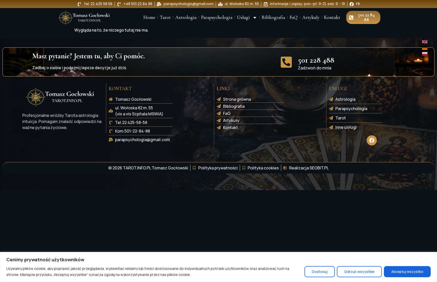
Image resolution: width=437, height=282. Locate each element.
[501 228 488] (286, 62)
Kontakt (332, 17)
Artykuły (310, 17)
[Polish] (425, 53)
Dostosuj (319, 271)
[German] (425, 47)
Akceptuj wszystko (407, 271)
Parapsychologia (216, 17)
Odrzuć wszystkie (359, 271)
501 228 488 (316, 60)
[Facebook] (372, 140)
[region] (218, 267)
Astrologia (185, 17)
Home (149, 17)
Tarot (165, 17)
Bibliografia (273, 17)
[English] (425, 41)
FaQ (294, 17)
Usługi (243, 17)
